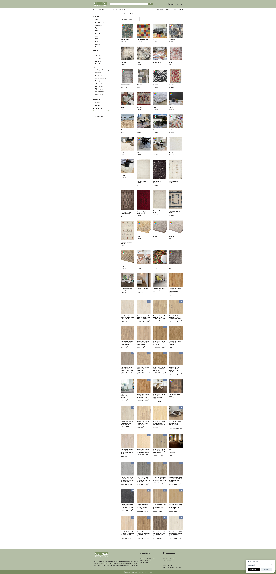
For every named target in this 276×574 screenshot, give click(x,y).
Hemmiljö (98, 81)
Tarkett (98, 47)
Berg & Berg (99, 22)
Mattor (98, 105)
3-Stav (98, 58)
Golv (97, 102)
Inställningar (266, 569)
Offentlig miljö (99, 91)
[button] (104, 9)
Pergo (97, 38)
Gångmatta (99, 72)
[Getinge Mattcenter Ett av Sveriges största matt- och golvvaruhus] (100, 4)
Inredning (122, 9)
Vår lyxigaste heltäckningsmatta (104, 70)
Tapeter (114, 9)
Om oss (174, 9)
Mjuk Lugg (99, 89)
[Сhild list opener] (100, 102)
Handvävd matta (100, 78)
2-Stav (97, 55)
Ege (97, 28)
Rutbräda (98, 64)
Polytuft (98, 41)
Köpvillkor (167, 9)
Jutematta (98, 83)
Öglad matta (99, 94)
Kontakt (180, 9)
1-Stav (98, 53)
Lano (97, 36)
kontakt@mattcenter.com (174, 567)
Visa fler (105, 97)
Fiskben (98, 61)
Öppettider (160, 9)
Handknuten (99, 75)
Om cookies (142, 572)
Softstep (98, 44)
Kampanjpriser (100, 116)
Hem (122, 13)
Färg (108, 9)
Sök (150, 4)
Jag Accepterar (254, 569)
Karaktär (98, 33)
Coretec (98, 25)
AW (97, 20)
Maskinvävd (99, 86)
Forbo (97, 30)
